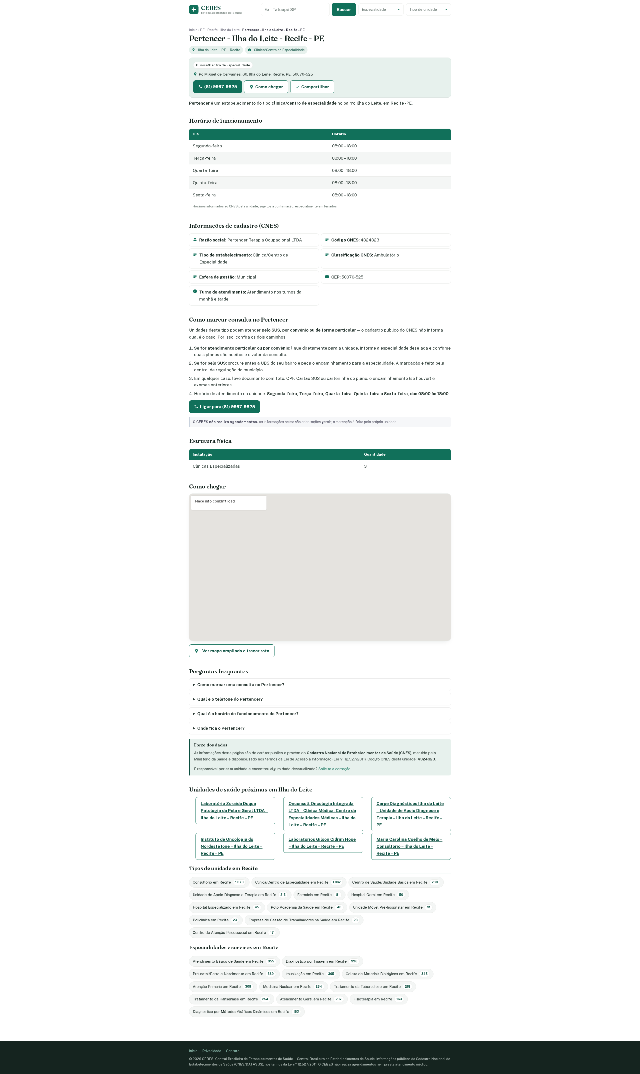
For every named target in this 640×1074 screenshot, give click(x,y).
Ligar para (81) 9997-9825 (227, 406)
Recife (212, 30)
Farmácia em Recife (318, 895)
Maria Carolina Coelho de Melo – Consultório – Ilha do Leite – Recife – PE (409, 846)
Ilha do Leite (230, 30)
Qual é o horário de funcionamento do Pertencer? (247, 713)
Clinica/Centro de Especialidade (279, 50)
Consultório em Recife (218, 882)
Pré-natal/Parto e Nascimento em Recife (233, 974)
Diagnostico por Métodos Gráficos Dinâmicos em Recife (246, 1011)
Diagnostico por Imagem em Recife (321, 961)
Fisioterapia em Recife (378, 999)
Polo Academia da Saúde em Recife (306, 907)
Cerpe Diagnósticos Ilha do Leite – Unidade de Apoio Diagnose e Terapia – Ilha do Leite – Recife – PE (410, 814)
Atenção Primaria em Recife (222, 986)
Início (193, 30)
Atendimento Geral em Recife (311, 999)
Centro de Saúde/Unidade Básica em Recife (395, 882)
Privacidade (211, 1051)
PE (202, 30)
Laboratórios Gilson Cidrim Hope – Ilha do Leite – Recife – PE (322, 843)
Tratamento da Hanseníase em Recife (230, 999)
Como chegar (269, 86)
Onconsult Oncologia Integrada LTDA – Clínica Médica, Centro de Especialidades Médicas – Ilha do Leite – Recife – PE (322, 814)
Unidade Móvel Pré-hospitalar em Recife (391, 907)
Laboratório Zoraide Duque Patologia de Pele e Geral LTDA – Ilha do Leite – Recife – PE (234, 810)
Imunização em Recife (310, 974)
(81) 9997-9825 (220, 86)
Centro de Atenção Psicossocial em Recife (233, 932)
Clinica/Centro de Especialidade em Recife (297, 882)
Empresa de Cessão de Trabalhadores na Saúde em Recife (303, 920)
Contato (233, 1051)
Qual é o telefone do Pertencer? (230, 699)
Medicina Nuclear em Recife (292, 986)
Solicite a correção (334, 769)
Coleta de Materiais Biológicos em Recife (387, 974)
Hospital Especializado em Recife (226, 907)
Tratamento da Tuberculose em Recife (372, 986)
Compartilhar (315, 86)
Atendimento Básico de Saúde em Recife (233, 961)
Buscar (344, 9)
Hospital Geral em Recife (377, 895)
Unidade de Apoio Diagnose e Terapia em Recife (239, 895)
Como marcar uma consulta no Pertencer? (240, 684)
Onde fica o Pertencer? (220, 728)
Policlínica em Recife (215, 920)
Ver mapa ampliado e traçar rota (235, 650)
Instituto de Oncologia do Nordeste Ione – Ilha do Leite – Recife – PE (231, 846)
